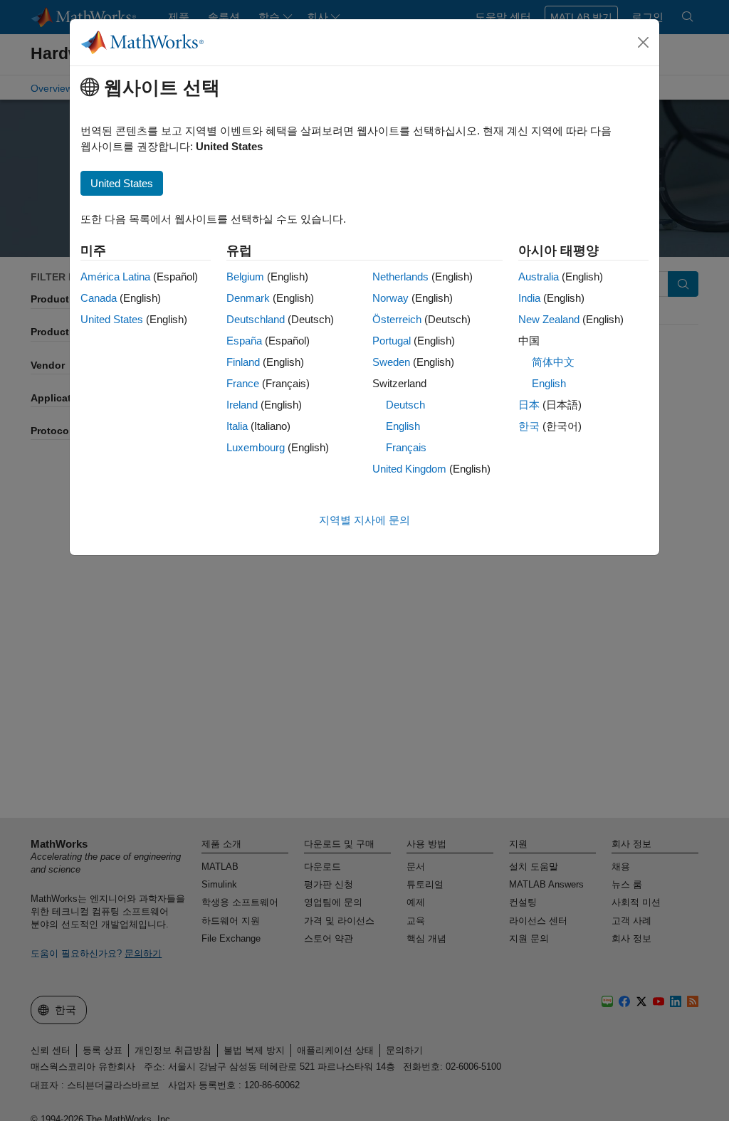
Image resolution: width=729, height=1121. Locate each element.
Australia (538, 276)
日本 (529, 405)
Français (406, 447)
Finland (243, 362)
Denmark (248, 298)
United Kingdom (409, 469)
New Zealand (548, 319)
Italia (237, 426)
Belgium (245, 276)
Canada (98, 298)
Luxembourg (255, 447)
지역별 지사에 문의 (364, 520)
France (242, 383)
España (244, 341)
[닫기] (643, 42)
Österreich (396, 319)
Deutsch (405, 405)
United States (111, 319)
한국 (529, 426)
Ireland (242, 405)
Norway (390, 298)
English (403, 426)
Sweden (391, 362)
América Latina (115, 276)
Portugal (391, 341)
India (529, 298)
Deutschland (255, 319)
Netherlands (400, 276)
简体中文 (553, 362)
